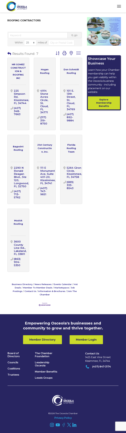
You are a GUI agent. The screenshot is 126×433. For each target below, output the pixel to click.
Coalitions (14, 368)
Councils (13, 362)
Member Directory (42, 339)
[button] (118, 6)
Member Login (86, 339)
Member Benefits (46, 371)
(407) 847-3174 (101, 366)
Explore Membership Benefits (104, 102)
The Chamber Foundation (43, 355)
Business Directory (22, 284)
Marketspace (61, 287)
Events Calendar (63, 284)
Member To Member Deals (37, 287)
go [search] (75, 35)
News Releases (43, 284)
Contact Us (30, 291)
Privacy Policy (63, 417)
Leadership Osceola (42, 364)
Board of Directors (14, 355)
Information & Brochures (51, 291)
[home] (16, 6)
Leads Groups (44, 377)
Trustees (13, 374)
